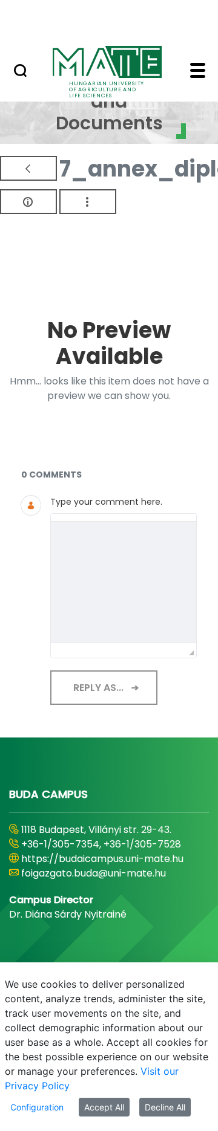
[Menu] (198, 72)
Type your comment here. (106, 502)
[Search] (20, 72)
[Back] (28, 168)
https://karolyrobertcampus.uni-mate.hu (100, 866)
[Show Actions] (87, 201)
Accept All (104, 1107)
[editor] (123, 582)
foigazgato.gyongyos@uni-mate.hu (104, 888)
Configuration (37, 1107)
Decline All (165, 1107)
